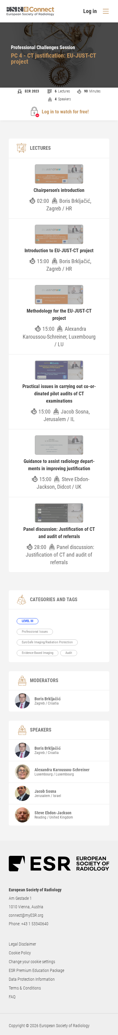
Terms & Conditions (25, 988)
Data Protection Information (32, 979)
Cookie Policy (20, 952)
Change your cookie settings (32, 961)
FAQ (12, 996)
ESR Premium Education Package (36, 970)
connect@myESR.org (26, 915)
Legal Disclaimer (22, 944)
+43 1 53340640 (34, 923)
